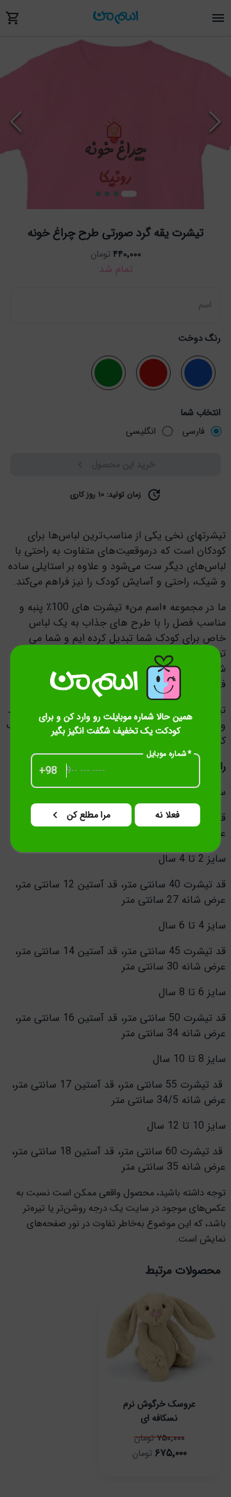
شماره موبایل (169, 754)
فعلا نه (167, 815)
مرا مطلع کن (88, 815)
